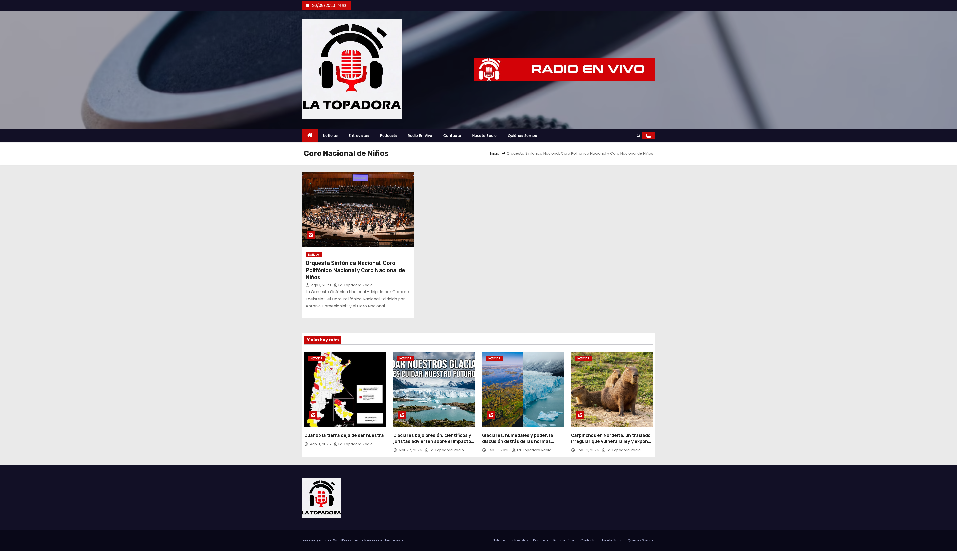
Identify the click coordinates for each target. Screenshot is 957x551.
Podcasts (388, 135)
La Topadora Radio (355, 285)
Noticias (330, 135)
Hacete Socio (484, 135)
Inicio (494, 153)
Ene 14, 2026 (588, 450)
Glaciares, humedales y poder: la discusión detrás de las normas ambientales (517, 441)
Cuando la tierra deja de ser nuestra (344, 435)
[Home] (310, 135)
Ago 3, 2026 (321, 444)
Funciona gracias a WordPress (327, 540)
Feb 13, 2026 (499, 450)
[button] (638, 136)
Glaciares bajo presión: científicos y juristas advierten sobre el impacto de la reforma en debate (432, 441)
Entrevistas (359, 135)
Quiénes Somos (522, 135)
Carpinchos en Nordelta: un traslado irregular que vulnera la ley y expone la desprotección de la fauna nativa (611, 441)
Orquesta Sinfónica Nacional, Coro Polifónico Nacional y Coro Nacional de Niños (355, 270)
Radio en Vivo (420, 135)
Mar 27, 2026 (411, 450)
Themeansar (393, 540)
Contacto (452, 135)
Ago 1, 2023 (321, 285)
